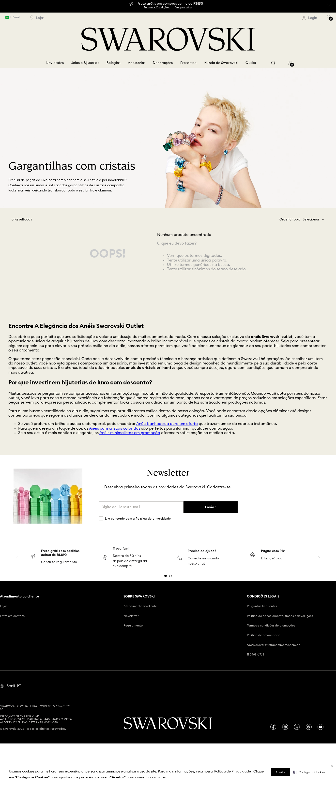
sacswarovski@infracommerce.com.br (273, 644)
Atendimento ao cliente (140, 606)
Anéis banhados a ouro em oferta (167, 424)
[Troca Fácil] (105, 558)
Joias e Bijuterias (85, 63)
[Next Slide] (319, 558)
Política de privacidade (263, 635)
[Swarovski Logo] (168, 723)
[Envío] (32, 557)
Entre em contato (12, 615)
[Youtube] (320, 726)
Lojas (3, 606)
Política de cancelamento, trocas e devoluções (280, 615)
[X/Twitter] (297, 726)
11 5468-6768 (255, 654)
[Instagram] (285, 726)
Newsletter (130, 615)
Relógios (114, 63)
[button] (309, 772)
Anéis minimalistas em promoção (129, 433)
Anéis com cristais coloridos (114, 428)
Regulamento (133, 625)
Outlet (250, 63)
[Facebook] (273, 726)
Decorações (163, 63)
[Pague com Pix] (252, 555)
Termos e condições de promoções (271, 625)
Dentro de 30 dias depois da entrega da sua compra (130, 561)
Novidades (55, 63)
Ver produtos (183, 7)
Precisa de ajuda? (202, 551)
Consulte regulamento (59, 562)
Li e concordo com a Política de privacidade (138, 518)
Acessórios (137, 63)
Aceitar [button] (280, 772)
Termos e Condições (156, 7)
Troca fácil (121, 548)
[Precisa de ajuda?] (179, 558)
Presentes (188, 63)
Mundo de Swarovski (221, 63)
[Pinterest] (308, 726)
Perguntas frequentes (262, 606)
